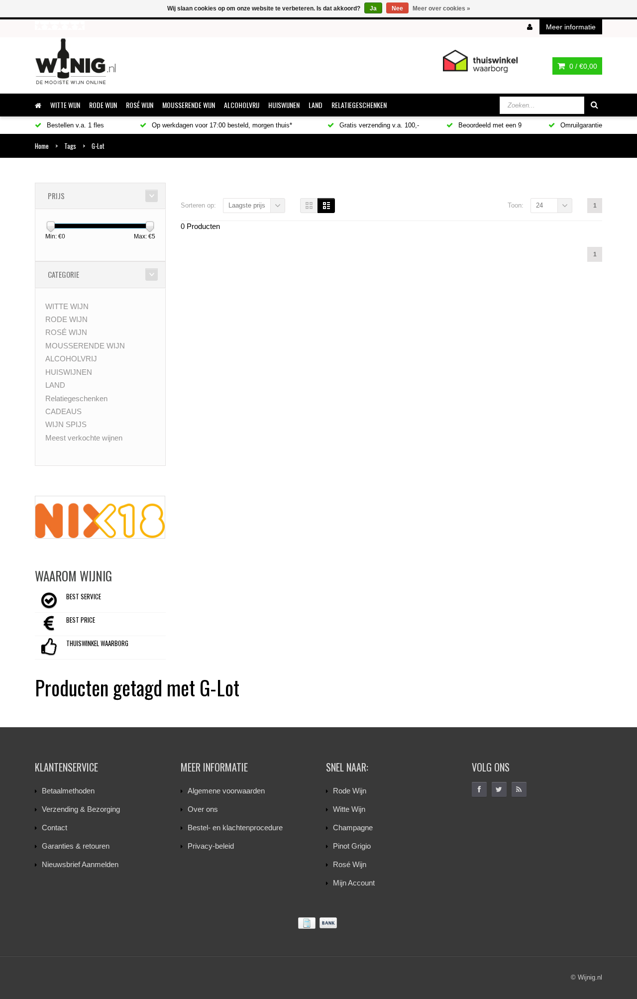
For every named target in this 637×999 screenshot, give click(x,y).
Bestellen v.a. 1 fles (74, 125)
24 (539, 205)
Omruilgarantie (580, 125)
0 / (582, 66)
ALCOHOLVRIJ (241, 105)
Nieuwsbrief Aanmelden (80, 864)
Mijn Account (354, 883)
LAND (315, 105)
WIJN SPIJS (66, 424)
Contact (54, 827)
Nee (397, 8)
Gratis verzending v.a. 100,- (378, 125)
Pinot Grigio (352, 846)
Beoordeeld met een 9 (489, 125)
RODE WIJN (103, 105)
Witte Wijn (349, 809)
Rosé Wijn (349, 864)
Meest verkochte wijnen (83, 438)
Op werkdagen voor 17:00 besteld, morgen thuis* (221, 125)
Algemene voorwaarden (226, 790)
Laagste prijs (246, 205)
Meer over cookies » (441, 8)
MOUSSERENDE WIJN (188, 105)
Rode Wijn (349, 790)
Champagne (353, 827)
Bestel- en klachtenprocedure (235, 827)
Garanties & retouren (75, 846)
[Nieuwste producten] (519, 789)
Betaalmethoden (68, 790)
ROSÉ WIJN (139, 105)
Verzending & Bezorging (81, 809)
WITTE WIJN (65, 105)
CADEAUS (63, 411)
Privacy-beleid (211, 846)
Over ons (203, 809)
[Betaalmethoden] (318, 923)
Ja (373, 8)
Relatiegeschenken (359, 105)
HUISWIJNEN (284, 105)
